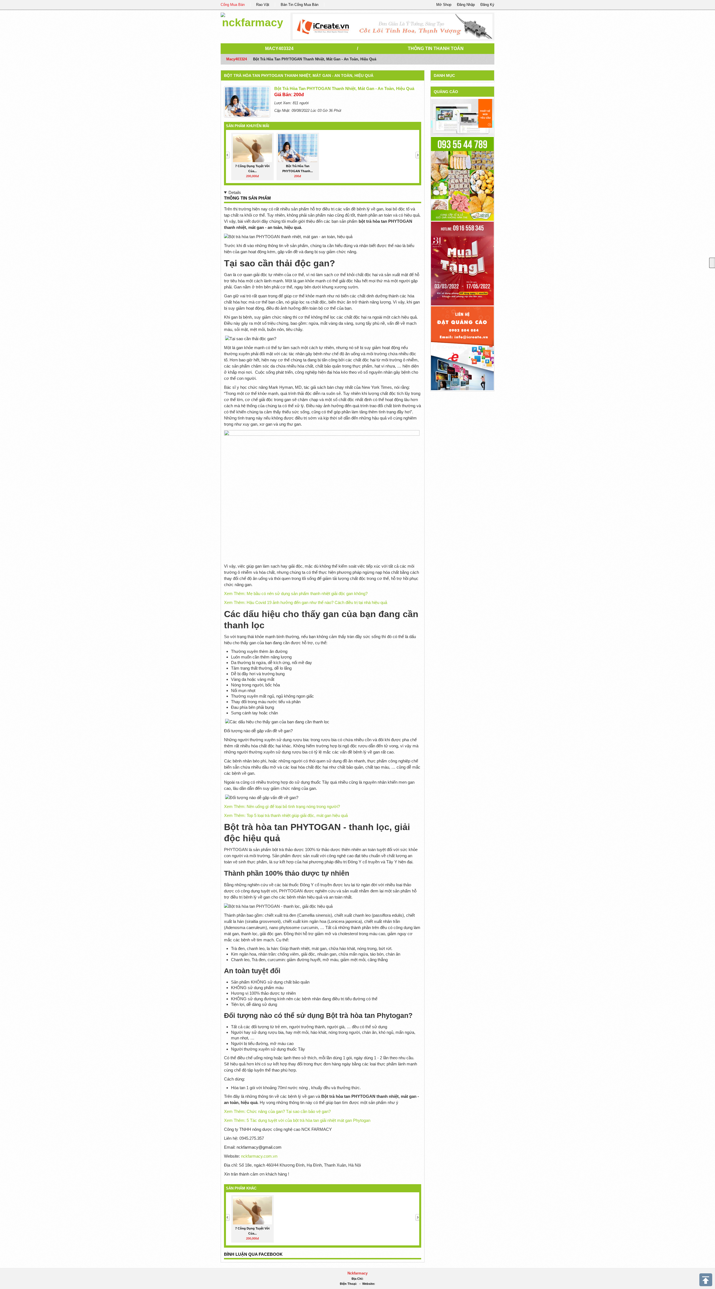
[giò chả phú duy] (462, 178)
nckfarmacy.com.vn (259, 1156)
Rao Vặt (262, 5)
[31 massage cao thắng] (462, 263)
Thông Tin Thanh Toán (436, 48)
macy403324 (279, 48)
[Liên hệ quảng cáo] (462, 348)
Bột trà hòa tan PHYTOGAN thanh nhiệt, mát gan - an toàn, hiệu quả (298, 75)
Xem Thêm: (296, 593)
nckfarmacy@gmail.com (259, 1147)
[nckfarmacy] (253, 19)
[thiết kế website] (392, 26)
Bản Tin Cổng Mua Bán (299, 5)
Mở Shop (443, 5)
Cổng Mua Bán (233, 5)
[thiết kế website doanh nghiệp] (462, 117)
